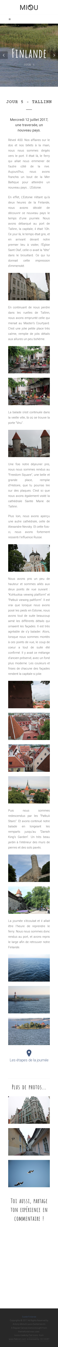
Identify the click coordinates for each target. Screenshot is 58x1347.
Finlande (32, 1317)
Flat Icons (33, 1335)
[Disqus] (29, 1263)
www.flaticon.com (17, 1339)
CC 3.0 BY (44, 1339)
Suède (25, 1317)
